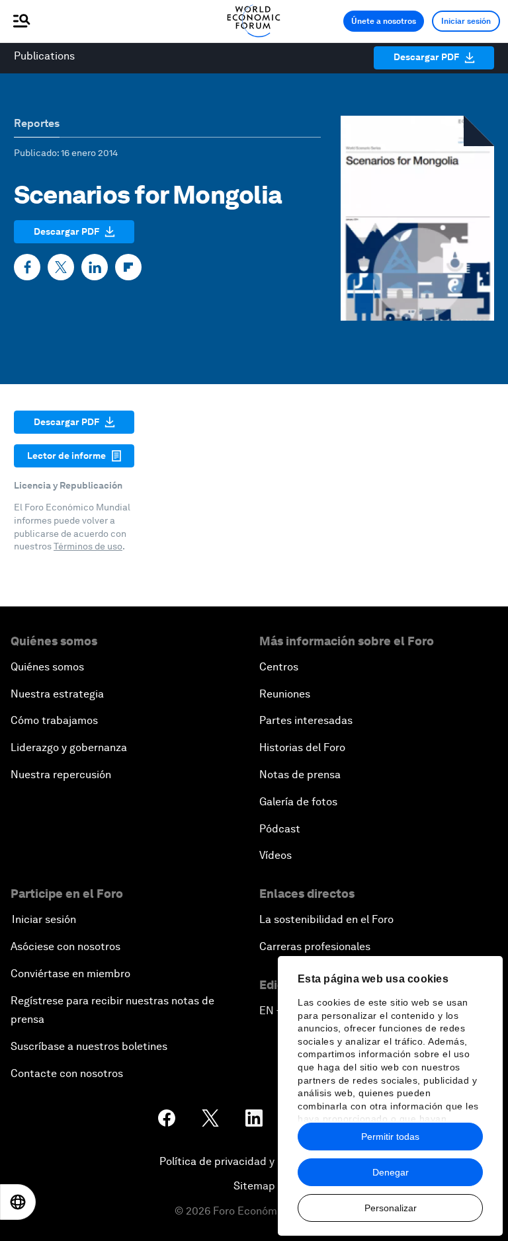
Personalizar (390, 1208)
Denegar (390, 1172)
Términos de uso (88, 546)
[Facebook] (27, 267)
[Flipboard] (128, 267)
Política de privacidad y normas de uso (254, 1161)
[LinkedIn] (94, 267)
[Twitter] (61, 267)
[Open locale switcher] (18, 1202)
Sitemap (254, 1186)
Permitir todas (390, 1136)
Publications (44, 56)
